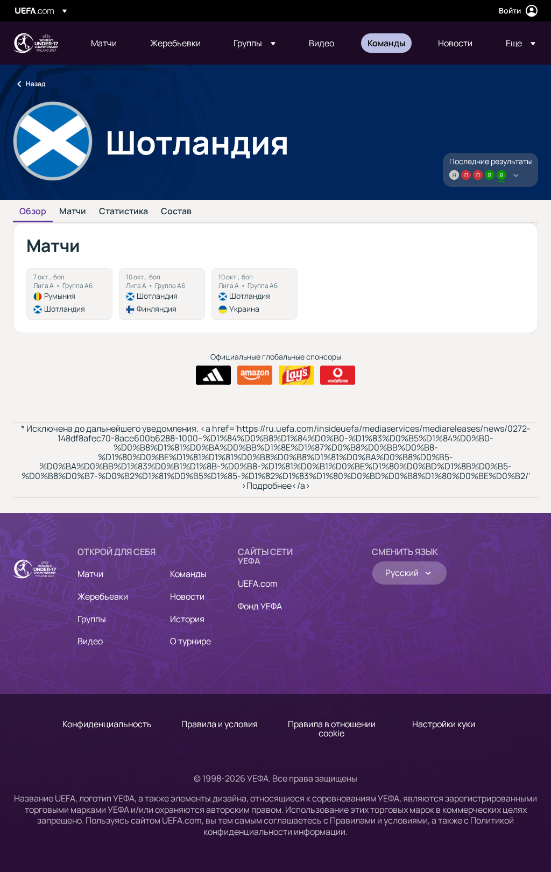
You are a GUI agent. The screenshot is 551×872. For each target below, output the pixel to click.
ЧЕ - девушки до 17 (35, 43)
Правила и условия (219, 724)
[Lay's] (296, 375)
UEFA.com (258, 583)
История (187, 619)
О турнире (190, 641)
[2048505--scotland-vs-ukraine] (254, 294)
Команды (188, 574)
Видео (90, 641)
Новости (187, 596)
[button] (254, 43)
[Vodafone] (337, 375)
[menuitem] (107, 43)
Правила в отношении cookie (332, 729)
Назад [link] (35, 83)
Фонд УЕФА (260, 606)
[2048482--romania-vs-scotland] (69, 294)
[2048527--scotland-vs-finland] (162, 294)
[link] (104, 43)
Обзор (32, 211)
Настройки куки (443, 724)
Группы (91, 619)
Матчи (72, 211)
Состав (176, 211)
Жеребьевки (102, 596)
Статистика (123, 211)
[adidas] (213, 375)
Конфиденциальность (107, 724)
